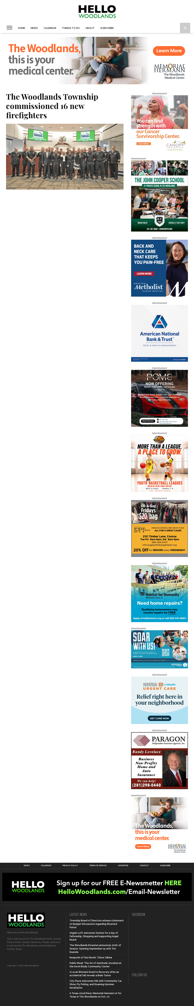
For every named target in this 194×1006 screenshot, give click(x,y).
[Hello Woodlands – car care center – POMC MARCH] (159, 426)
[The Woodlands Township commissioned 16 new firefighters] (65, 188)
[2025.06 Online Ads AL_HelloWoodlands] (159, 556)
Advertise (123, 866)
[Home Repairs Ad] (159, 621)
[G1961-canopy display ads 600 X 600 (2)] (159, 151)
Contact (144, 866)
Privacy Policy (70, 866)
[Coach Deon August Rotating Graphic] (159, 491)
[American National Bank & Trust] (159, 361)
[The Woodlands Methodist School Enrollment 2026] (159, 667)
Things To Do (71, 28)
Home (21, 28)
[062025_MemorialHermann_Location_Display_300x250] (159, 723)
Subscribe (107, 28)
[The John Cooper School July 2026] (159, 230)
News (34, 28)
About (90, 28)
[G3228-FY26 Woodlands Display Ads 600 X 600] (159, 853)
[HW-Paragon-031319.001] (159, 788)
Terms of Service (98, 866)
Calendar (50, 28)
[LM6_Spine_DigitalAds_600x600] (159, 296)
